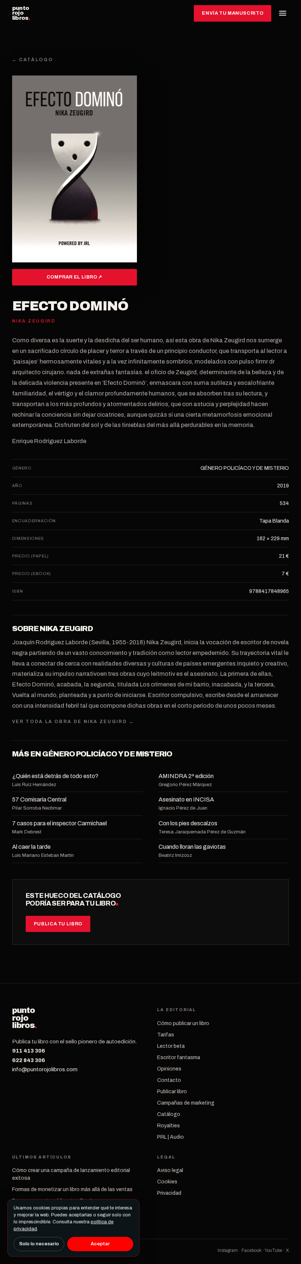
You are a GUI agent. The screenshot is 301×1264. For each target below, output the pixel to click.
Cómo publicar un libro (183, 1023)
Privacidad (169, 1193)
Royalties (168, 1125)
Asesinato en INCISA (186, 799)
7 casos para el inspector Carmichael (59, 823)
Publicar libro (172, 1091)
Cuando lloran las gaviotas (192, 847)
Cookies (167, 1181)
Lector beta (171, 1046)
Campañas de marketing (185, 1103)
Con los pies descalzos (188, 823)
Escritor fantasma (178, 1057)
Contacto (169, 1080)
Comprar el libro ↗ (74, 277)
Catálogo (168, 1114)
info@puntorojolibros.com (44, 1069)
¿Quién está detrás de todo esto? (55, 776)
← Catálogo (32, 59)
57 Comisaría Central (39, 799)
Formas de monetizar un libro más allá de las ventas (72, 1189)
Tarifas (165, 1035)
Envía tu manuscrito (232, 13)
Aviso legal (170, 1170)
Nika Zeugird (66, 628)
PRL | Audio (170, 1137)
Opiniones (169, 1069)
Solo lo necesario (39, 1243)
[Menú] (282, 13)
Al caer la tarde (31, 847)
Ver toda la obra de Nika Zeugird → (73, 721)
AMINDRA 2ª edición (186, 776)
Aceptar (100, 1243)
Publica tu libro (58, 923)
